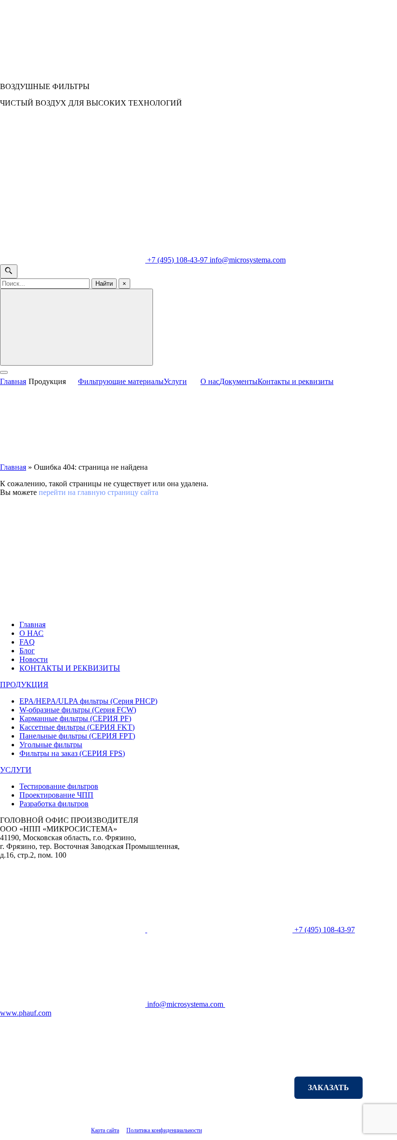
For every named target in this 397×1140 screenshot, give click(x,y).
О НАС (31, 633)
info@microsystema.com (248, 260)
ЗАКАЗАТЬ (328, 1087)
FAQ (27, 642)
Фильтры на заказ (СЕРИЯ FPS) (72, 753)
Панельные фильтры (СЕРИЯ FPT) (77, 736)
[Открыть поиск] (8, 271)
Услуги (175, 381)
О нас (209, 381)
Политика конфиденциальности (164, 1130)
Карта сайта (105, 1130)
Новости (33, 659)
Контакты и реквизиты (296, 381)
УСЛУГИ (15, 770)
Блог (27, 651)
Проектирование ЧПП (56, 795)
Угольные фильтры (50, 744)
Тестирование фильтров (58, 786)
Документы (238, 381)
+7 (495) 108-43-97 (177, 260)
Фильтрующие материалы (121, 381)
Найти (104, 283)
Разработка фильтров (54, 804)
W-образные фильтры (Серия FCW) (77, 710)
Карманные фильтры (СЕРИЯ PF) (75, 718)
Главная (13, 381)
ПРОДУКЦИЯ (24, 684)
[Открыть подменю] (73, 379)
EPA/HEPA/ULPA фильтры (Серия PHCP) (88, 701)
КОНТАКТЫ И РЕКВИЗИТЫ (69, 668)
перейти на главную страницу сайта (98, 492)
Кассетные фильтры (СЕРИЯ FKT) (77, 727)
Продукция (47, 381)
